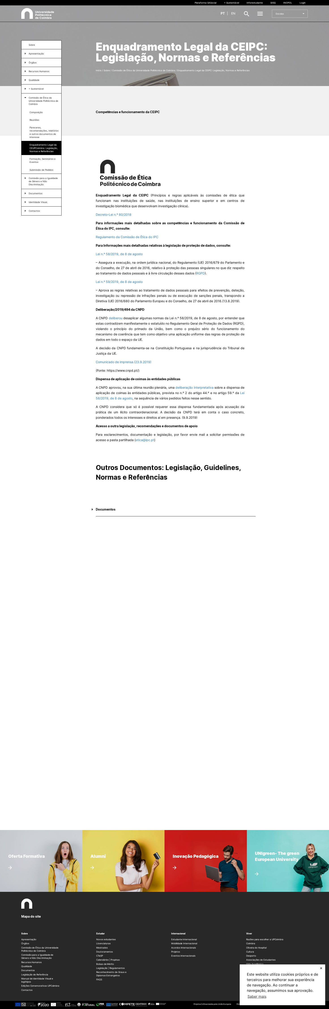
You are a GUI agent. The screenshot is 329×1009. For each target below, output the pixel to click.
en (233, 13)
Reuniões (34, 120)
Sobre (32, 44)
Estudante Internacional (184, 939)
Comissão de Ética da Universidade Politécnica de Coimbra (43, 101)
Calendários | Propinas (108, 959)
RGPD (200, 273)
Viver (249, 933)
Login (303, 2)
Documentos (35, 193)
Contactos (34, 210)
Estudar (100, 933)
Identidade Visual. (38, 202)
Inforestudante (255, 2)
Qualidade (34, 80)
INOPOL (287, 2)
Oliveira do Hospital (256, 947)
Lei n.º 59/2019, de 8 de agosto (119, 282)
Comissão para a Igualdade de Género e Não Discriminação (43, 181)
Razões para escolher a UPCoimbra (264, 939)
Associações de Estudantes (261, 959)
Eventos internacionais (183, 955)
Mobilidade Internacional (184, 943)
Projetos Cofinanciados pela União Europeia (212, 1004)
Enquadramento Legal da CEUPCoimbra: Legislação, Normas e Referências (44, 148)
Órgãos (32, 62)
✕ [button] (321, 968)
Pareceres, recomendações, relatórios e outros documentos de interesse (44, 132)
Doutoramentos (104, 951)
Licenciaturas (103, 943)
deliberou (115, 318)
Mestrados (101, 947)
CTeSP (99, 955)
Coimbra (250, 943)
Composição (36, 112)
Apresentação (36, 53)
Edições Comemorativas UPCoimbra (40, 985)
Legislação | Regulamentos (110, 968)
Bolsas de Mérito (105, 964)
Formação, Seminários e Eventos (43, 160)
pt (223, 13)
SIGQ (273, 2)
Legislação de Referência (34, 974)
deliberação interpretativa (194, 387)
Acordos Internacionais (183, 947)
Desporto (251, 955)
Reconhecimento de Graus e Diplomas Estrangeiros (111, 974)
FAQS (99, 979)
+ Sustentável (231, 2)
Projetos (175, 951)
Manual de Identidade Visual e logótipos (37, 980)
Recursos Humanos (39, 71)
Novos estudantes (106, 939)
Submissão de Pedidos (41, 169)
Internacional (178, 933)
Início (98, 70)
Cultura (250, 951)
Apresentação (28, 939)
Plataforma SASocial (205, 2)
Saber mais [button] (257, 996)
